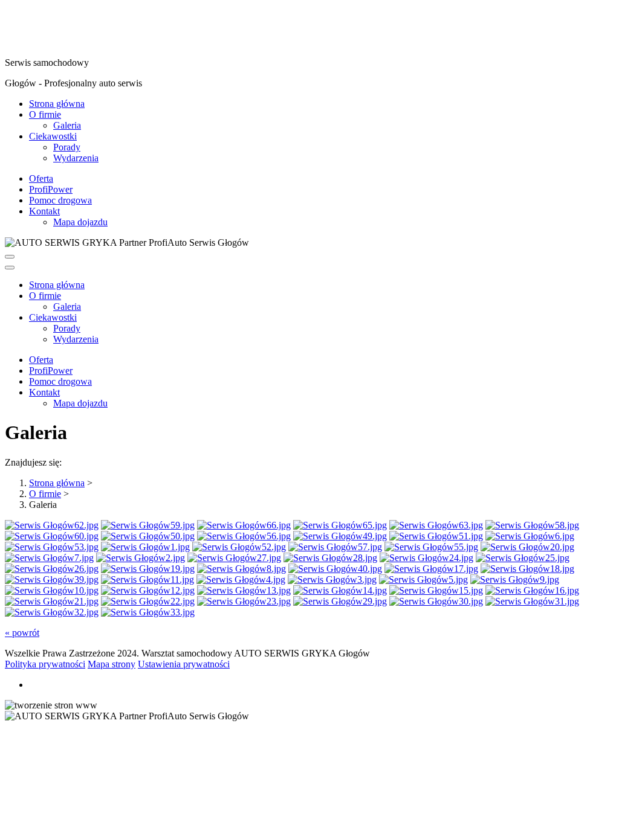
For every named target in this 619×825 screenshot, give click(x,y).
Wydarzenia (76, 158)
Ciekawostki (53, 136)
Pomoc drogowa (60, 200)
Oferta (41, 178)
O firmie (45, 114)
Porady (66, 147)
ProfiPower (51, 189)
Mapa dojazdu (80, 222)
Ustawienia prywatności (184, 664)
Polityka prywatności (45, 664)
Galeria (67, 125)
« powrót (22, 633)
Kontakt (44, 211)
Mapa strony (111, 664)
